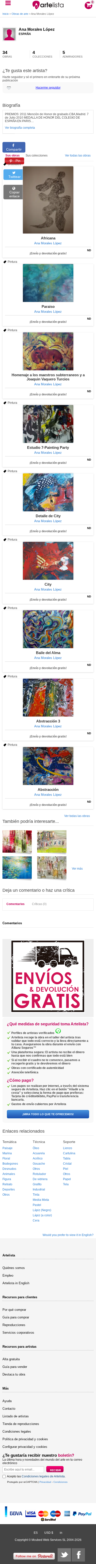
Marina (7, 1153)
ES (36, 1532)
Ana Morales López (37, 29)
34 (7, 54)
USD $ (48, 1532)
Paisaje (7, 1148)
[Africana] (48, 200)
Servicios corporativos (18, 1332)
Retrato (7, 1184)
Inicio (5, 13)
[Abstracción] (48, 766)
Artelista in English (15, 1283)
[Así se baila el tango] (51, 843)
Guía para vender (14, 1367)
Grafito (37, 1184)
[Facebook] (78, 1555)
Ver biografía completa (20, 127)
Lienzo (67, 1148)
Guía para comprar (15, 1317)
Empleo (7, 1275)
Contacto (8, 1408)
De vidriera (40, 1179)
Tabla (66, 1158)
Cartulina (69, 1153)
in (61, 1532)
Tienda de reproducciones (20, 1424)
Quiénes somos (13, 1268)
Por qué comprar (14, 1310)
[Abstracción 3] (48, 698)
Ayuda (7, 1401)
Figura (6, 1179)
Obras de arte (20, 13)
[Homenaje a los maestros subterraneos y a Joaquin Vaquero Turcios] (48, 351)
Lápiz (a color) (42, 1215)
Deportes (8, 1189)
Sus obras (12, 155)
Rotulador (39, 1174)
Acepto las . (36, 1476)
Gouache (39, 1163)
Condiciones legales (16, 1431)
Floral (6, 1158)
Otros (6, 1194)
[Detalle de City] (48, 492)
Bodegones (10, 1163)
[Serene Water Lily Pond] (17, 869)
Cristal (67, 1163)
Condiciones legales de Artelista (43, 1476)
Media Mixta (41, 1200)
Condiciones (60, 1482)
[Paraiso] (48, 283)
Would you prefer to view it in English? (68, 1235)
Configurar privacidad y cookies (24, 1447)
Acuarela (39, 1153)
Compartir (14, 149)
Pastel (37, 1205)
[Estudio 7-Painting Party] (48, 424)
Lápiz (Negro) (42, 1210)
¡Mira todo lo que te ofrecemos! (48, 1114)
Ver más (77, 868)
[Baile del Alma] (48, 629)
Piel (65, 1169)
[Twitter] (64, 1555)
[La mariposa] (51, 869)
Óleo (36, 1148)
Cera (36, 1220)
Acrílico (38, 1158)
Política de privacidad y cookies (25, 1439)
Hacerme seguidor (48, 87)
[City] (48, 561)
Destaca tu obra (13, 1374)
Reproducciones (13, 1325)
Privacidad (45, 1482)
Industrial (39, 1189)
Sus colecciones (37, 155)
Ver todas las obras (78, 155)
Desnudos (9, 1169)
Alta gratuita (11, 1359)
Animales (8, 1174)
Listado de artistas (15, 1416)
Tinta (36, 1194)
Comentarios (15, 904)
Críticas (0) (39, 904)
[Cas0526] (17, 843)
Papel (67, 1179)
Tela (66, 1184)
